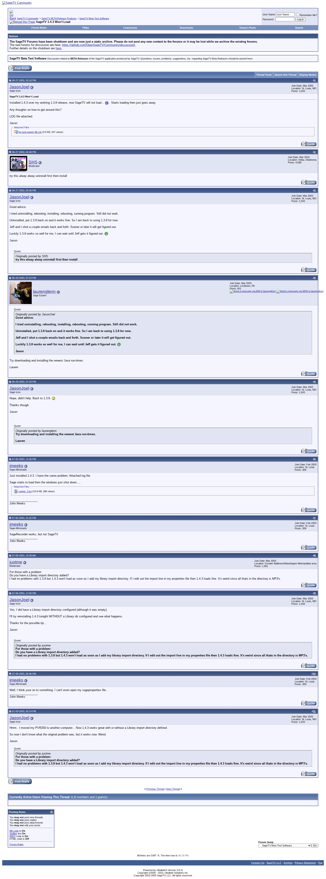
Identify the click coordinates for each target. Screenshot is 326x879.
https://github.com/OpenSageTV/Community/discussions (98, 45)
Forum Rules (39, 27)
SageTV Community (28, 18)
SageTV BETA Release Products (59, 18)
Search (299, 27)
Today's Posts (247, 27)
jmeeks (16, 465)
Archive (288, 862)
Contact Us (257, 862)
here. (59, 48)
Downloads (186, 27)
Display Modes (307, 74)
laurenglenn (44, 291)
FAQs (85, 27)
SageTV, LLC (274, 862)
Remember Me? (308, 15)
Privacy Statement (305, 862)
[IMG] (13, 836)
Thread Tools (264, 74)
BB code (14, 831)
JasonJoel (19, 87)
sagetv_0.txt (25, 491)
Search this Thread (286, 74)
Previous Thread (155, 789)
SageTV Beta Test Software (94, 18)
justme (16, 562)
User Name (269, 14)
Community (130, 27)
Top (320, 862)
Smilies (13, 833)
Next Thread (173, 789)
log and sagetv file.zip (29, 132)
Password (268, 19)
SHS (33, 162)
